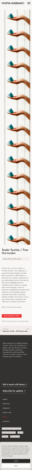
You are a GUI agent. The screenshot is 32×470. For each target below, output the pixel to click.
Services (6, 404)
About (5, 399)
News (5, 417)
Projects (6, 408)
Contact (6, 421)
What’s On (7, 412)
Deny (16, 466)
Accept (16, 461)
